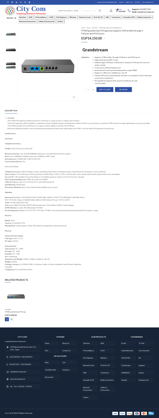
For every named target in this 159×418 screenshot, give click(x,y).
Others (85, 397)
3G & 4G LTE (105, 365)
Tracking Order (50, 370)
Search (99, 10)
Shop (88, 28)
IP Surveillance (88, 351)
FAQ (46, 351)
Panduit (124, 380)
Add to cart (105, 89)
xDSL (102, 343)
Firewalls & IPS (88, 380)
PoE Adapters (88, 358)
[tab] (11, 110)
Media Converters (107, 380)
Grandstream (95, 49)
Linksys (141, 373)
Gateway (94, 28)
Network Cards (88, 365)
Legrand (142, 365)
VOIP (102, 351)
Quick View (12, 319)
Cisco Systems (144, 351)
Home (83, 28)
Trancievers (104, 373)
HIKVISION (125, 358)
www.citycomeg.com (17, 379)
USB (84, 373)
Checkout (65, 370)
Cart (64, 362)
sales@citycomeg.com (18, 372)
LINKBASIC (125, 373)
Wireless (103, 358)
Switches (86, 343)
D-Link (123, 343)
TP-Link (141, 343)
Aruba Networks (127, 351)
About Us (65, 343)
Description (11, 110)
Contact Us (66, 351)
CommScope (125, 365)
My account (49, 377)
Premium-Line (144, 380)
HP (140, 358)
